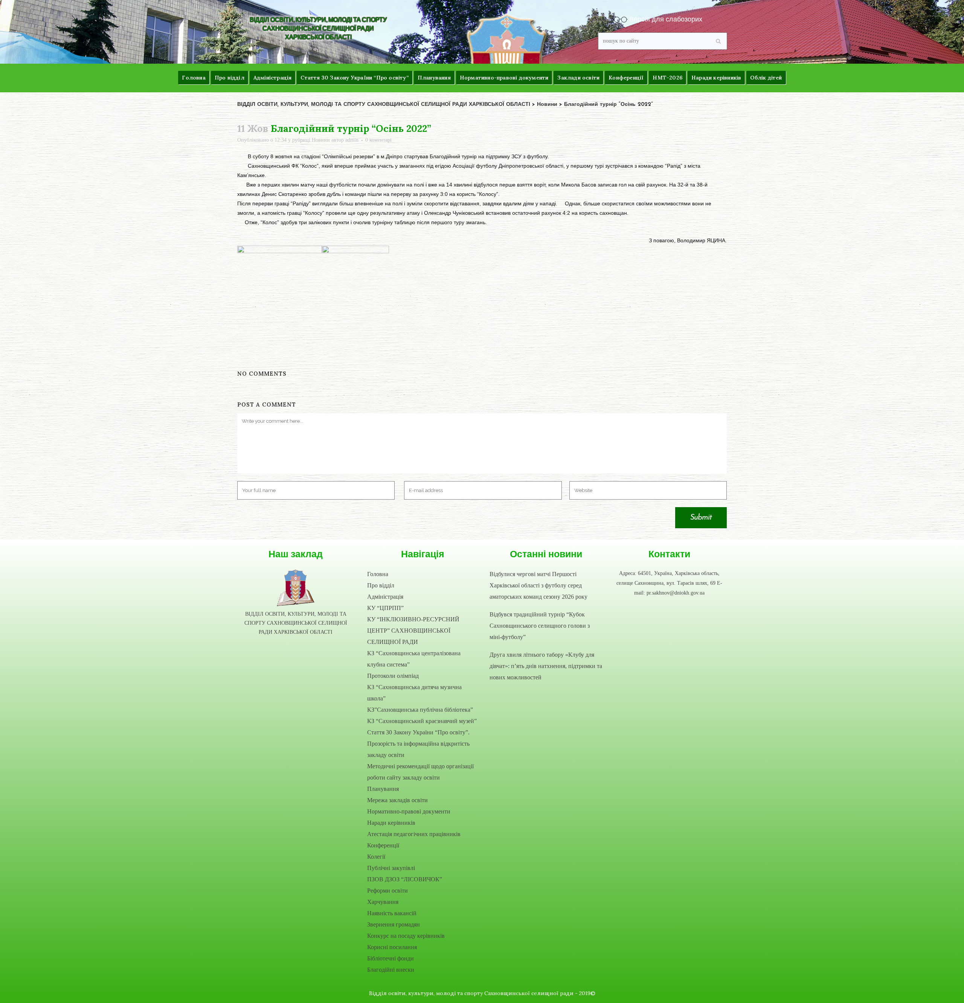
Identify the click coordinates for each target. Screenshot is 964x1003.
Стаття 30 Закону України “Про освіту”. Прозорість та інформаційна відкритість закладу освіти (418, 743)
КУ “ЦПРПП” (385, 608)
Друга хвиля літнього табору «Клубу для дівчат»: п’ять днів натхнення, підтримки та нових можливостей (546, 665)
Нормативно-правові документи (408, 811)
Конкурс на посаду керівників (406, 936)
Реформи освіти (387, 890)
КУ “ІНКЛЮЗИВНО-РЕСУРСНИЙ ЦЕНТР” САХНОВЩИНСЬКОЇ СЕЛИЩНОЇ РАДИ (413, 630)
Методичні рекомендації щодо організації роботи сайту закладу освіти (420, 772)
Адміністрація (385, 596)
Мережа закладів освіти (397, 800)
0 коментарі (378, 140)
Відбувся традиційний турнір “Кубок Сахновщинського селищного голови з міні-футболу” (540, 625)
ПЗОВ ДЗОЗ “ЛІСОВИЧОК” (404, 879)
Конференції (383, 845)
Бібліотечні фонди (390, 958)
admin (351, 140)
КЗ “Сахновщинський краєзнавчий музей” (422, 721)
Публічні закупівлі (391, 868)
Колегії (376, 856)
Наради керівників (391, 823)
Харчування (382, 902)
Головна (377, 574)
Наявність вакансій (391, 913)
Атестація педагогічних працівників (414, 834)
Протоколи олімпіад (393, 676)
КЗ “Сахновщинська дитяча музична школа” (414, 693)
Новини (321, 140)
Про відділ (380, 585)
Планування (383, 789)
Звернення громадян (393, 924)
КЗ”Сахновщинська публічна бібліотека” (420, 709)
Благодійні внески (390, 969)
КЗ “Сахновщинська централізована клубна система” (414, 659)
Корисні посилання (392, 947)
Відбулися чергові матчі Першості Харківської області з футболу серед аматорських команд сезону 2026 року (538, 585)
